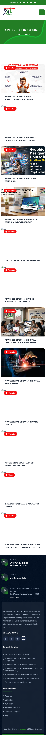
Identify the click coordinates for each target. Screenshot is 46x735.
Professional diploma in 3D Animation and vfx (22, 678)
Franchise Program (12, 712)
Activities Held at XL (13, 708)
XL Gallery (9, 704)
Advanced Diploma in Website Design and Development (21, 221)
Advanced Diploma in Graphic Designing (21, 180)
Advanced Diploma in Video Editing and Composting (20, 659)
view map (14, 597)
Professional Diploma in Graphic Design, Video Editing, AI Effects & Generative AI (23, 546)
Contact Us (9, 700)
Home (18, 34)
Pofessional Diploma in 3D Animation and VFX (19, 464)
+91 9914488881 (19, 563)
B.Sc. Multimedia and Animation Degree (22, 505)
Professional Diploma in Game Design (21, 423)
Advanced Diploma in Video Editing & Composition (19, 300)
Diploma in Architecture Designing (18, 682)
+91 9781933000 (19, 565)
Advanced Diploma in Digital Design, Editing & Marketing (20, 341)
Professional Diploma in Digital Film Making (22, 382)
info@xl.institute (18, 578)
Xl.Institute (22, 729)
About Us (8, 696)
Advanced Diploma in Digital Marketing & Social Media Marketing (20, 98)
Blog (6, 716)
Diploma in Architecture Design (22, 260)
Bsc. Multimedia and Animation (17, 654)
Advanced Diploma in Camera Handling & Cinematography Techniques (21, 139)
